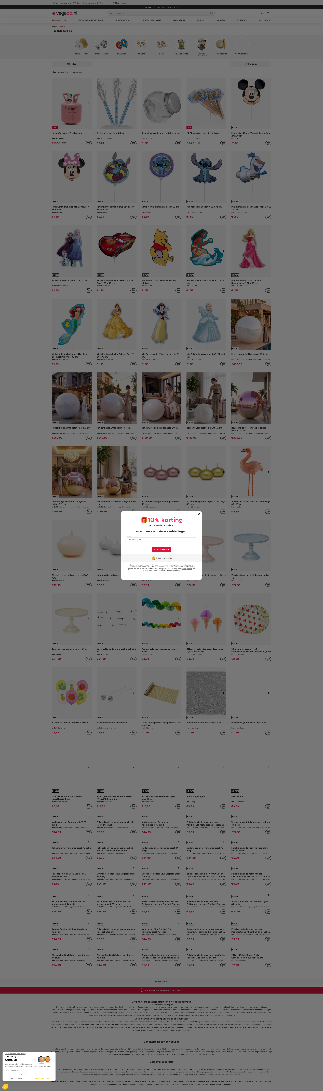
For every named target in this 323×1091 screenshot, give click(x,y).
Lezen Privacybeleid (12, 1070)
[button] (5, 1087)
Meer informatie (15, 1078)
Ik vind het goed (42, 1078)
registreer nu (161, 549)
